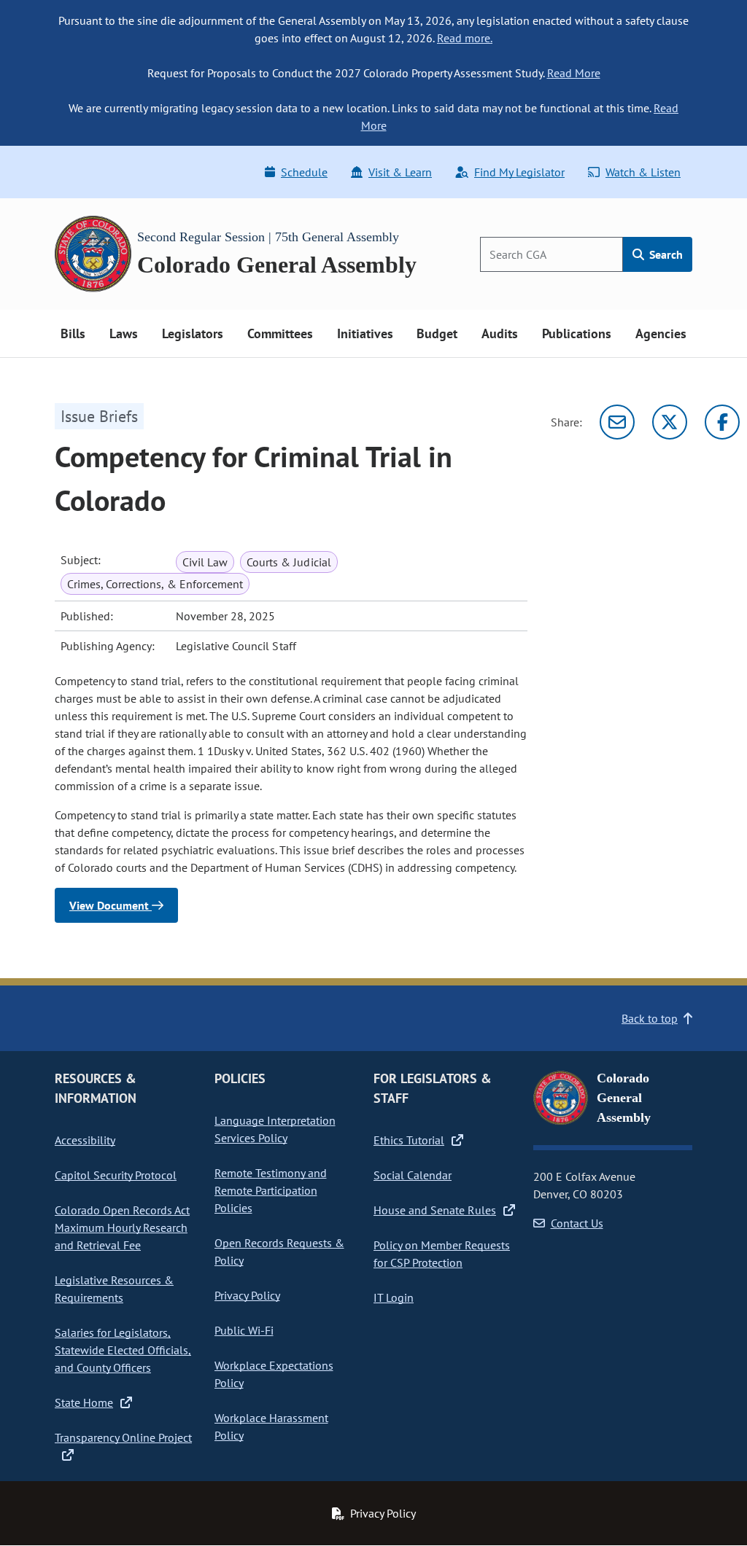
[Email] (617, 422)
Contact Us (577, 1223)
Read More (573, 73)
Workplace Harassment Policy (271, 1426)
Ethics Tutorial (409, 1140)
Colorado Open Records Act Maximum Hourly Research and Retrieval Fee (122, 1227)
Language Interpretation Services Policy (275, 1129)
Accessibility (85, 1140)
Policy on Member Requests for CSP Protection (442, 1254)
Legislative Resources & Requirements (114, 1289)
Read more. (464, 38)
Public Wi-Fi (244, 1330)
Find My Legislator (519, 172)
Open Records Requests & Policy (279, 1251)
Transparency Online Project (123, 1437)
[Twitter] (669, 422)
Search (664, 254)
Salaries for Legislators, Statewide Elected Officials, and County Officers (123, 1350)
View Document (110, 905)
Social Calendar (413, 1175)
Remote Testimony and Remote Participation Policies (270, 1190)
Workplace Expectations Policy (273, 1374)
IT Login (394, 1297)
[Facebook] (722, 422)
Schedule (304, 172)
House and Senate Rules (435, 1210)
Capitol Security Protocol (116, 1175)
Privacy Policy (247, 1295)
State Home (84, 1402)
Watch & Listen (643, 172)
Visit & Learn (400, 172)
